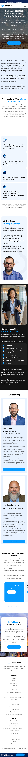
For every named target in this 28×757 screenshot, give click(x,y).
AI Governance (14, 702)
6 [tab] (15, 606)
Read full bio (14, 469)
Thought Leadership (14, 707)
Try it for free (19, 754)
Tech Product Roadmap (14, 709)
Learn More (11, 592)
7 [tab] (16, 606)
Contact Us (14, 685)
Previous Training (14, 730)
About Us (14, 680)
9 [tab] (19, 606)
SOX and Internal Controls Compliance (14, 697)
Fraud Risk (14, 699)
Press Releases (14, 723)
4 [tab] (12, 606)
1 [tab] (8, 606)
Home (14, 678)
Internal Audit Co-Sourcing (14, 692)
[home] (6, 6)
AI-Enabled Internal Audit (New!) (14, 714)
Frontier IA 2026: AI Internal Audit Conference (14, 728)
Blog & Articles (14, 721)
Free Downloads (14, 733)
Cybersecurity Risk (14, 704)
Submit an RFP (14, 683)
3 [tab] (11, 606)
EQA (14, 694)
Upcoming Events (14, 725)
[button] (25, 6)
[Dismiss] (26, 755)
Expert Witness (14, 712)
